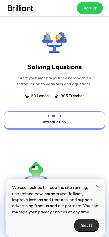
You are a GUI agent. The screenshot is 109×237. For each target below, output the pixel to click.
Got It (86, 225)
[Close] (97, 186)
